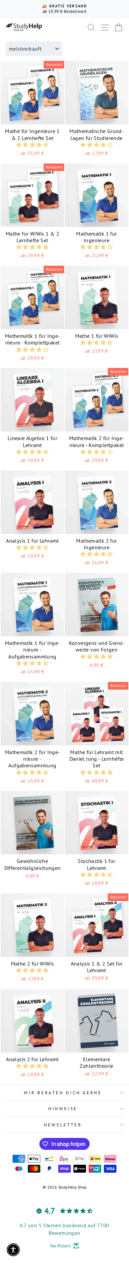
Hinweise (62, 1108)
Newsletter (63, 1124)
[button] (32, 144)
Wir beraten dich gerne (63, 1092)
